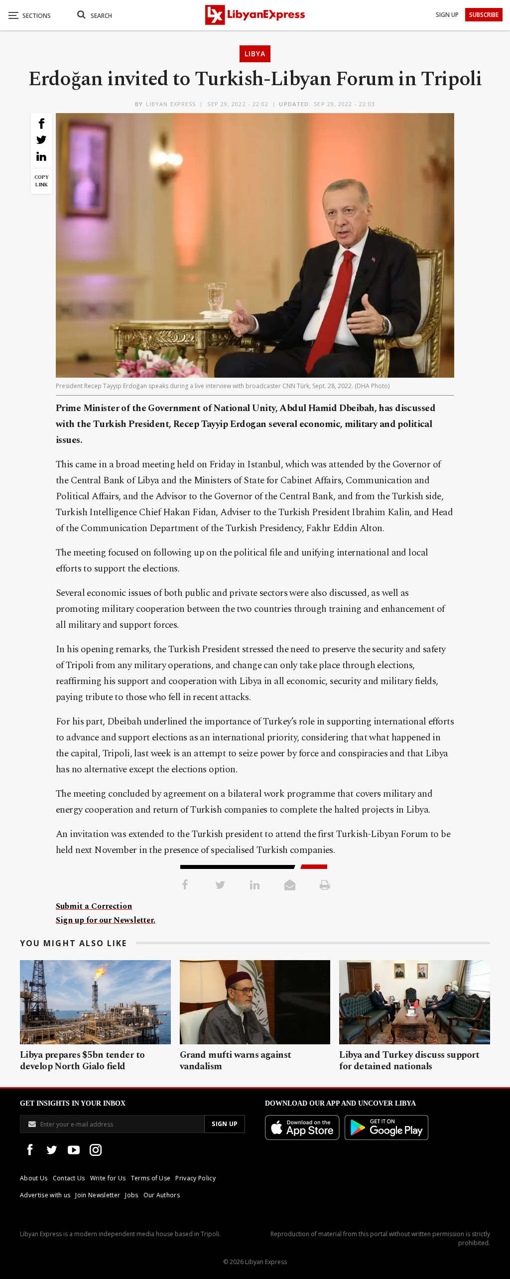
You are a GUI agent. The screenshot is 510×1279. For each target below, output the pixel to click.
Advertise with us (45, 1195)
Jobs (131, 1195)
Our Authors (161, 1195)
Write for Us (108, 1178)
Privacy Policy (195, 1178)
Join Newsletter (97, 1195)
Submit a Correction (94, 906)
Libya (255, 53)
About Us (34, 1178)
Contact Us (69, 1178)
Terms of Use (151, 1178)
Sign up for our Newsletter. (105, 920)
